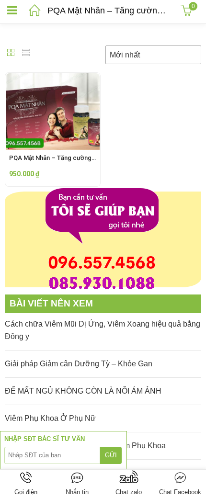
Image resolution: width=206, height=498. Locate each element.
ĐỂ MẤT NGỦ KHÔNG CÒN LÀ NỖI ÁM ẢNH (83, 391)
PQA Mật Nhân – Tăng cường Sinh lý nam (66, 157)
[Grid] (11, 53)
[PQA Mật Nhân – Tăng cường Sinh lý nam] (53, 80)
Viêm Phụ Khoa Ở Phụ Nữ (50, 418)
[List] (26, 53)
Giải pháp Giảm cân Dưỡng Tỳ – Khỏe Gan (78, 364)
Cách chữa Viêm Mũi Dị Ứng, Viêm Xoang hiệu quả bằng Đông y (102, 330)
